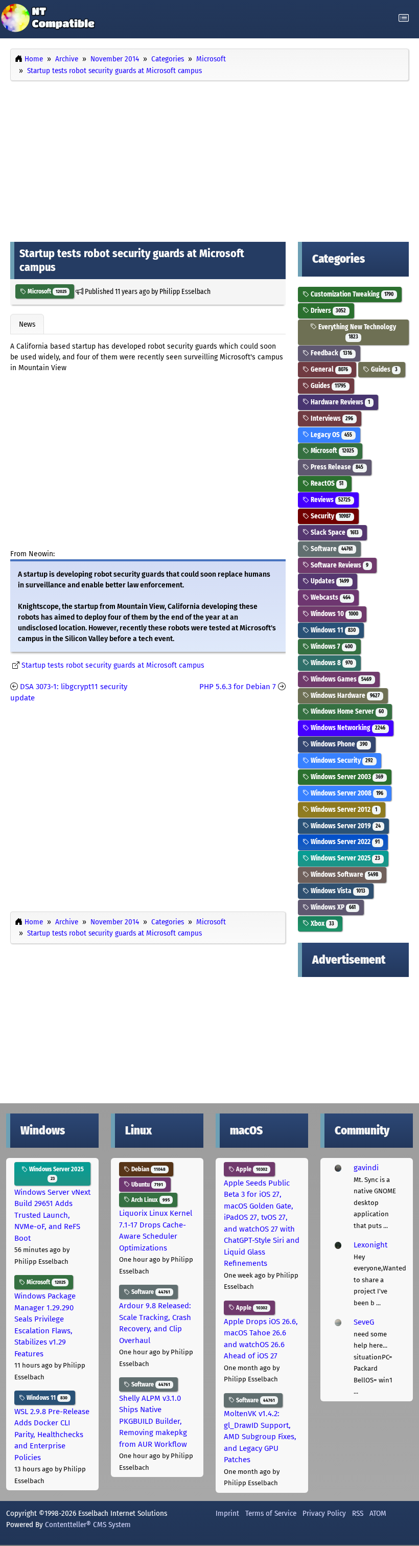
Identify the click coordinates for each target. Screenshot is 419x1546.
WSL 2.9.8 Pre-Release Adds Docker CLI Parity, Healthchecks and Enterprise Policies (51, 1434)
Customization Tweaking (351, 294)
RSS (357, 1513)
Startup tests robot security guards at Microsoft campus (112, 665)
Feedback (330, 353)
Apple (251, 1169)
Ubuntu (146, 1184)
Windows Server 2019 (345, 826)
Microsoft (46, 291)
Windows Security (341, 760)
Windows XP (332, 907)
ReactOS (326, 483)
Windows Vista (337, 891)
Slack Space (334, 532)
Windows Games (340, 679)
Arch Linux (150, 1199)
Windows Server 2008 (346, 793)
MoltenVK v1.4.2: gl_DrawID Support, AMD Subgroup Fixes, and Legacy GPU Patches (260, 1436)
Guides (383, 369)
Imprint (227, 1513)
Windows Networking (347, 728)
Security (330, 516)
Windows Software (343, 874)
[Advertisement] (209, 159)
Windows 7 (331, 646)
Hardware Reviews (339, 402)
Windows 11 (332, 630)
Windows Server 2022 (344, 842)
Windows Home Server (346, 711)
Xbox (321, 923)
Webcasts (330, 597)
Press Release (336, 467)
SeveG (364, 1322)
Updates (329, 581)
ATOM (377, 1513)
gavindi (366, 1167)
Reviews (330, 500)
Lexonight (370, 1244)
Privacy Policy (324, 1513)
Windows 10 (333, 614)
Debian (148, 1169)
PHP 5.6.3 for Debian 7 (237, 686)
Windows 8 (331, 663)
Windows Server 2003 (346, 777)
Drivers (327, 310)
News (27, 324)
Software (331, 549)
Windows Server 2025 (344, 858)
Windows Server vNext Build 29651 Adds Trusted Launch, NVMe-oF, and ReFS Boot (52, 1215)
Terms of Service (270, 1513)
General (328, 369)
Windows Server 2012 (343, 809)
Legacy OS (330, 435)
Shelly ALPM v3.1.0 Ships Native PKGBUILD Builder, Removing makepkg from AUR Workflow (153, 1421)
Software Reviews (338, 565)
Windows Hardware (344, 695)
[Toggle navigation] (403, 18)
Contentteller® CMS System (88, 1524)
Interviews (331, 418)
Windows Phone (338, 744)
